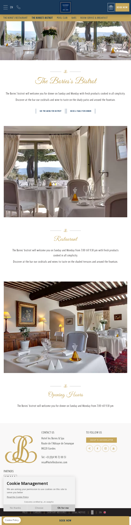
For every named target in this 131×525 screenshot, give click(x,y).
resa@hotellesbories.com (54, 462)
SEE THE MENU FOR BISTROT (51, 111)
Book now (122, 7)
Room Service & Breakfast (94, 17)
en (11, 7)
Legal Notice (78, 512)
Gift (111, 7)
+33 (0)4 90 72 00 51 (18, 7)
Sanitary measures (56, 512)
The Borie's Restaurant (15, 17)
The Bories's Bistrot (42, 17)
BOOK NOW (65, 520)
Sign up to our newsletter (101, 440)
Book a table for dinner (80, 111)
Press (25, 512)
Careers (37, 512)
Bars (74, 17)
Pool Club (62, 17)
